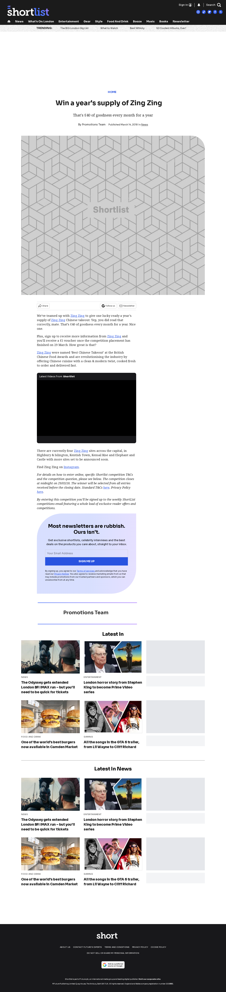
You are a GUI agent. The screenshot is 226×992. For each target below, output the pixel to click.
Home (112, 92)
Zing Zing (77, 316)
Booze (137, 21)
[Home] (9, 22)
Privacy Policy (140, 947)
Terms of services (86, 571)
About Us (65, 947)
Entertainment (69, 21)
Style (99, 21)
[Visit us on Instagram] (198, 12)
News (19, 21)
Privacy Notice (61, 574)
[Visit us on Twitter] (221, 12)
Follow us (110, 306)
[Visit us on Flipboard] (209, 12)
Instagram (71, 467)
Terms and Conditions (117, 947)
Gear (87, 21)
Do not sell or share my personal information (113, 953)
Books (163, 21)
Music (150, 21)
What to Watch (109, 28)
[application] (86, 408)
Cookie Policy (158, 947)
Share (45, 306)
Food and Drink (117, 21)
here (106, 487)
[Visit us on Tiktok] (204, 12)
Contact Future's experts (87, 947)
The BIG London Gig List (74, 28)
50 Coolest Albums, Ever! (171, 28)
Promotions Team (94, 124)
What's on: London (41, 21)
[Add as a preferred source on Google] (113, 964)
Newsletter (181, 21)
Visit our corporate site (149, 979)
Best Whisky (137, 28)
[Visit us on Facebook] (215, 12)
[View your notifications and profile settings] (199, 5)
